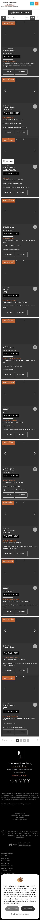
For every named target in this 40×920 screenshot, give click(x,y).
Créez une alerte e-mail (22, 12)
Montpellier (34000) (7, 853)
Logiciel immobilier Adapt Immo (25, 842)
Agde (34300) (5, 863)
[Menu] (36, 3)
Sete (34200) (5, 858)
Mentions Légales (20, 813)
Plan (20, 821)
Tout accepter (27, 909)
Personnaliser (12, 909)
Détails (9, 72)
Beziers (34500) (5, 861)
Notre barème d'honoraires (20, 819)
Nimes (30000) (5, 856)
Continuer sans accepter (20, 914)
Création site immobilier (24, 844)
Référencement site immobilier (25, 845)
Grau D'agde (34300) (7, 866)
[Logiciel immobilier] (13, 844)
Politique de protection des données (20, 815)
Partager (22, 72)
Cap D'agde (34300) (7, 868)
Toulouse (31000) (6, 870)
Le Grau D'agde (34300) (8, 873)
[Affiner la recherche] (32, 3)
